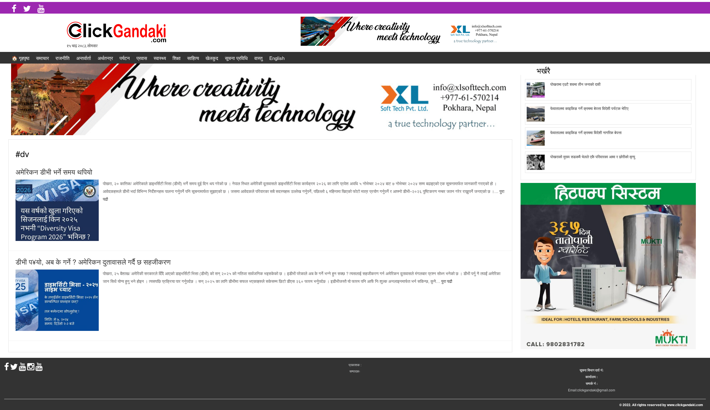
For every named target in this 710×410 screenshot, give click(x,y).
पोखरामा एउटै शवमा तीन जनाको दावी (575, 84)
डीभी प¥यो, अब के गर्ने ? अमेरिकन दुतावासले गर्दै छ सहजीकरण (93, 261)
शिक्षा (177, 57)
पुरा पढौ (446, 281)
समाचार (42, 57)
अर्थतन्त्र (105, 57)
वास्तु (258, 57)
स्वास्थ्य (160, 57)
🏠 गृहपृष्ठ (20, 57)
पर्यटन (125, 57)
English (277, 57)
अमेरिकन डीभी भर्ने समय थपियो (54, 172)
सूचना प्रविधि (236, 57)
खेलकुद (212, 57)
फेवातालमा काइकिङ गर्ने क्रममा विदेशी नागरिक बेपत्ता (586, 132)
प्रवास (141, 57)
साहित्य (193, 57)
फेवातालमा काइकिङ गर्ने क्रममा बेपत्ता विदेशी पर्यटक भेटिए (589, 108)
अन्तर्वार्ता (83, 57)
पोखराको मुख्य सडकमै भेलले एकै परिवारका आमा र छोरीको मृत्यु (592, 156)
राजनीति (62, 57)
